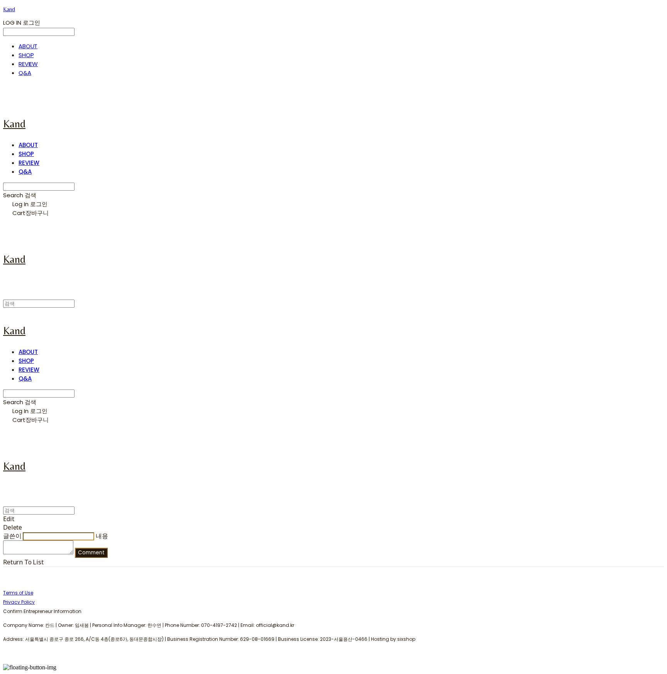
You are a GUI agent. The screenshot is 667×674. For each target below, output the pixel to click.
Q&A (25, 73)
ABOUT (28, 46)
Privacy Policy (19, 602)
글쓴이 (12, 536)
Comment (91, 552)
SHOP (26, 55)
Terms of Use (18, 592)
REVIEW (28, 64)
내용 (102, 536)
